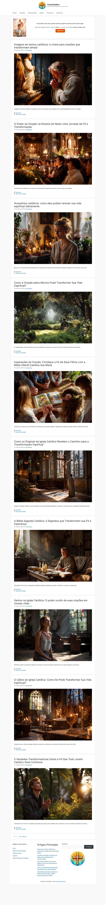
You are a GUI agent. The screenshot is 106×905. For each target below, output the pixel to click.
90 (21, 836)
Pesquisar (65, 844)
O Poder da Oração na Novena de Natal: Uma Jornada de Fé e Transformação (47, 857)
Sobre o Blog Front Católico (20, 858)
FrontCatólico (53, 5)
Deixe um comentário (21, 114)
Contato (15, 855)
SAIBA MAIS (60, 30)
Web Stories (59, 13)
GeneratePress (62, 881)
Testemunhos (50, 13)
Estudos (15, 13)
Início (14, 848)
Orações (41, 13)
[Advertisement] (53, 894)
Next (24, 836)
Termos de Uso (17, 853)
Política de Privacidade (19, 850)
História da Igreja (32, 13)
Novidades (22, 13)
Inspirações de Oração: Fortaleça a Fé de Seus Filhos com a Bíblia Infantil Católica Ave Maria (49, 364)
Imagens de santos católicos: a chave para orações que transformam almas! (48, 851)
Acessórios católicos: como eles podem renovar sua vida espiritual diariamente (47, 863)
